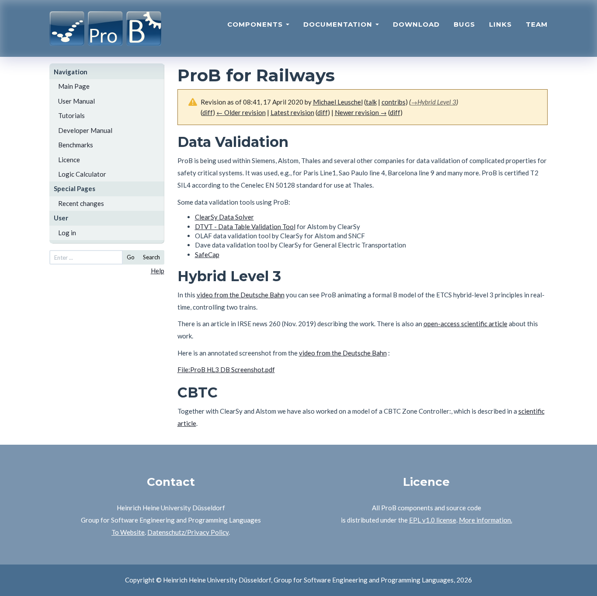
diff (322, 112)
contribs (394, 102)
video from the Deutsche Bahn (241, 295)
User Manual (76, 101)
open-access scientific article (465, 324)
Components (256, 24)
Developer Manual (85, 130)
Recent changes (81, 203)
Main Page (74, 86)
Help (157, 271)
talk (371, 102)
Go (131, 257)
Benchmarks (75, 145)
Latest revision (292, 112)
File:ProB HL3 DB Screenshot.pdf (226, 369)
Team (537, 24)
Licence (69, 160)
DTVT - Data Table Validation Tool (245, 226)
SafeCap (207, 254)
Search (151, 257)
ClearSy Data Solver (224, 217)
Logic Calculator (82, 174)
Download (416, 24)
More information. (485, 520)
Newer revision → (361, 112)
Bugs (464, 24)
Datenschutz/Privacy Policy (188, 532)
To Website (128, 532)
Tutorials (71, 115)
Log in (67, 233)
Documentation (339, 24)
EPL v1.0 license (432, 520)
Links (500, 24)
